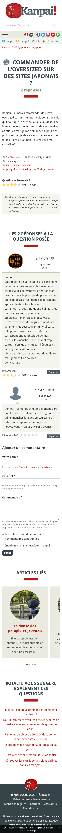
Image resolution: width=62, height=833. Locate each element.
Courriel (8, 476)
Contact (35, 804)
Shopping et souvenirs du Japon (19, 169)
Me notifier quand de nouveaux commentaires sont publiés (25, 536)
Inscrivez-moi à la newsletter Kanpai (27, 545)
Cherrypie (15, 157)
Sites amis (50, 804)
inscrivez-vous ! (49, 467)
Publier (7, 553)
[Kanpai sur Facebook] (38, 35)
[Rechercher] (55, 25)
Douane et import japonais (16, 165)
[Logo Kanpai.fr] (31, 10)
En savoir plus (32, 830)
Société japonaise (20, 47)
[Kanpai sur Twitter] (43, 35)
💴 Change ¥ (22, 41)
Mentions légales (15, 804)
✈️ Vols (36, 41)
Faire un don (21, 799)
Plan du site (30, 808)
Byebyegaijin (42, 258)
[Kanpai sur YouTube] (53, 35)
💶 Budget (7, 41)
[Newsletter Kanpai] (31, 35)
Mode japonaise (45, 169)
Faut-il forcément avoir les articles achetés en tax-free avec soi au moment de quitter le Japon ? (31, 724)
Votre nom (10, 456)
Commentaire (12, 497)
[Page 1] (27, 664)
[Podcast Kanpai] (58, 35)
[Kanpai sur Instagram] (48, 35)
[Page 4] (35, 664)
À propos (45, 794)
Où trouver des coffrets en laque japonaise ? (31, 755)
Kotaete (6, 47)
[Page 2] (29, 664)
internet (34, 117)
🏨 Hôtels (47, 41)
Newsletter (40, 799)
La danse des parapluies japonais (25, 628)
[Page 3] (32, 664)
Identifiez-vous (27, 467)
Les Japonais (36, 47)
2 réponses (31, 90)
